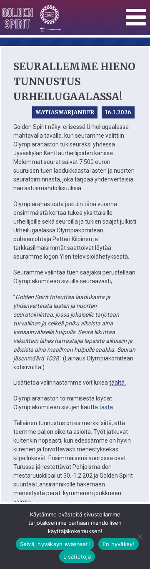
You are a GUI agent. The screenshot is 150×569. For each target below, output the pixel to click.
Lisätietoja (77, 556)
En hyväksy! (118, 544)
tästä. (106, 407)
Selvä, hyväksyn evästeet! (55, 544)
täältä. (117, 382)
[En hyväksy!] (139, 536)
